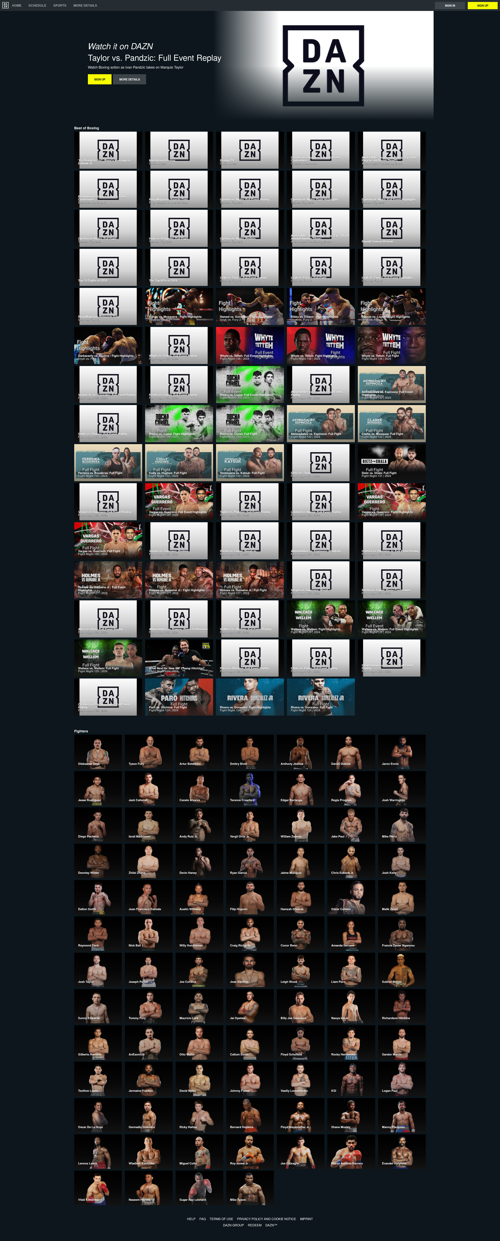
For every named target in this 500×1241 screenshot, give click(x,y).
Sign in (450, 5)
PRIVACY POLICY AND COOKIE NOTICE (266, 1219)
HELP (191, 1219)
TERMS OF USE (221, 1219)
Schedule (37, 5)
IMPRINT (306, 1219)
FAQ (202, 1219)
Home (16, 5)
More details (85, 5)
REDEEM (255, 1225)
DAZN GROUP (233, 1225)
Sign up (482, 5)
